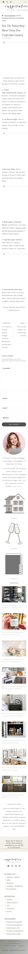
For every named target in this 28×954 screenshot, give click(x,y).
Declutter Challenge (14, 922)
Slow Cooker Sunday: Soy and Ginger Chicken (21, 329)
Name (5, 398)
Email (5, 408)
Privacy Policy (14, 941)
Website (6, 418)
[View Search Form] (25, 2)
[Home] (2, 15)
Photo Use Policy (10, 946)
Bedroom (10, 883)
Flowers (9, 899)
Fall (8, 905)
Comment (7, 368)
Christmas (10, 908)
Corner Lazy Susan (14, 934)
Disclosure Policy (14, 943)
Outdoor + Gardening (15, 886)
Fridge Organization (14, 925)
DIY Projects (11, 889)
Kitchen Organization (15, 931)
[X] (7, 2)
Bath (8, 880)
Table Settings (12, 902)
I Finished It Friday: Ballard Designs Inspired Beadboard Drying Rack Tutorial (7, 335)
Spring (9, 911)
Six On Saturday (6, 38)
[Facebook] (3, 2)
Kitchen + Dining (13, 877)
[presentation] (14, 594)
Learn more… (17, 486)
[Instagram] (10, 2)
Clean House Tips (13, 928)
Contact (21, 946)
